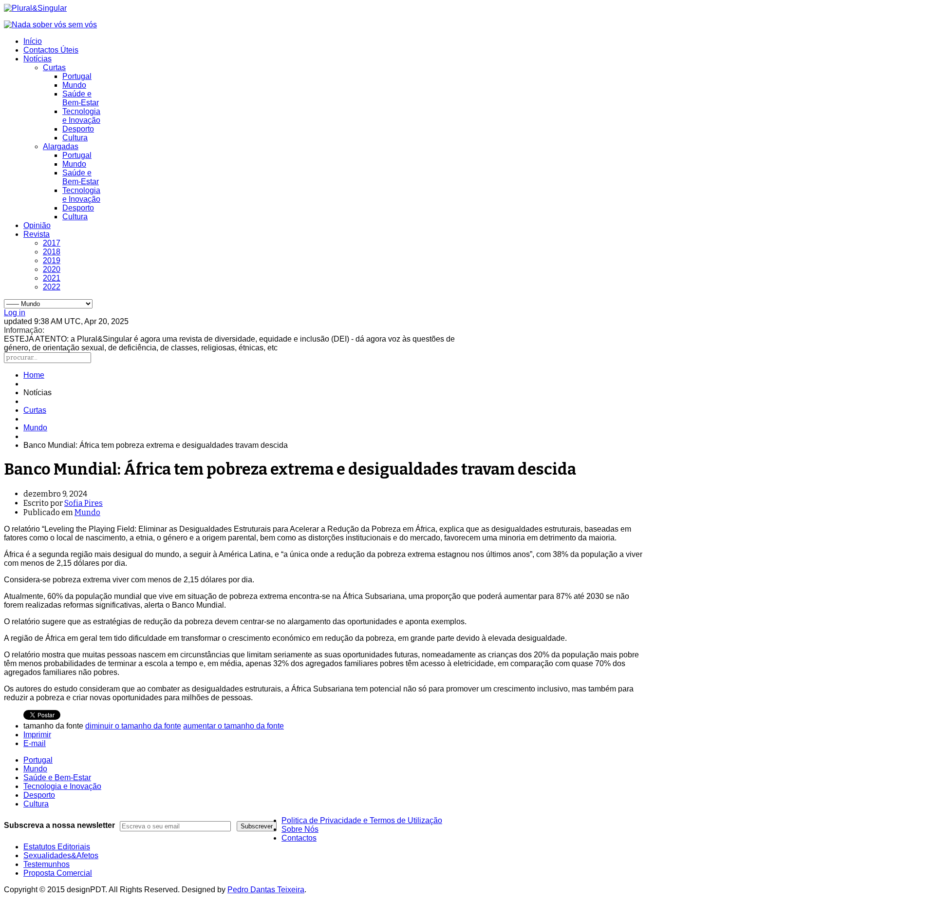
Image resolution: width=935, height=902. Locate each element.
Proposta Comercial (57, 873)
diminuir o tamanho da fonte (133, 726)
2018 (51, 252)
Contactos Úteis (50, 50)
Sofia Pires (83, 503)
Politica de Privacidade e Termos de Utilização (361, 820)
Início (32, 41)
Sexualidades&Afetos (60, 855)
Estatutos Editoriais (56, 847)
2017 (51, 243)
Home (33, 375)
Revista (36, 234)
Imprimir (37, 734)
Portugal (77, 76)
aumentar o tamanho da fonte (233, 726)
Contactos (299, 838)
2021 (51, 278)
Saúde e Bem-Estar (80, 98)
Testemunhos (46, 864)
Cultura (75, 138)
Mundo (74, 85)
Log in (14, 312)
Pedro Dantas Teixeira (265, 889)
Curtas (54, 67)
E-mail (34, 743)
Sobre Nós (299, 829)
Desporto (78, 129)
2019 (51, 260)
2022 (51, 287)
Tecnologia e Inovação (81, 115)
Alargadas (60, 146)
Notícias (37, 59)
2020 (51, 269)
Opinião (37, 225)
